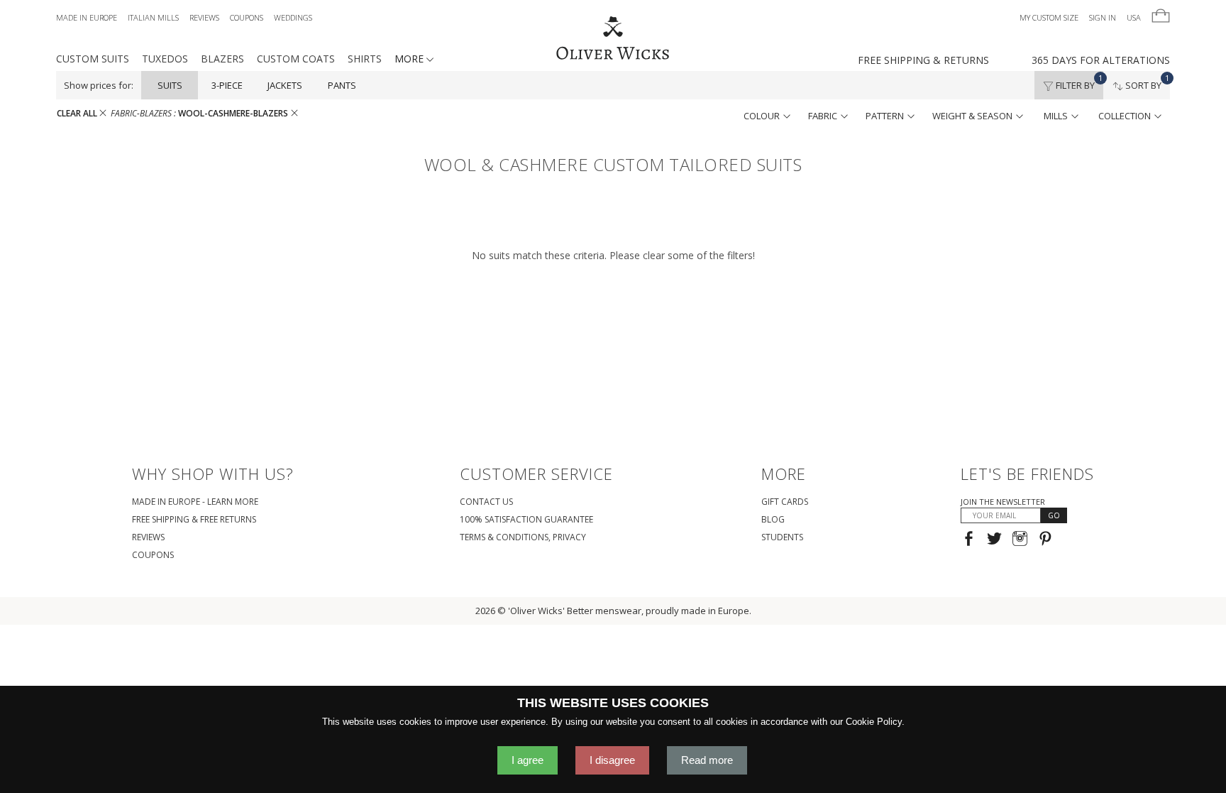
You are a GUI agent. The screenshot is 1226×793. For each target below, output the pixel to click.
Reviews (204, 17)
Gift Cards (784, 502)
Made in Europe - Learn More (195, 502)
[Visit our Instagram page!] (1020, 539)
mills (1057, 115)
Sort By (1146, 82)
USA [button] (1134, 17)
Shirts (365, 58)
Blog (773, 519)
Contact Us (486, 502)
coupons (153, 555)
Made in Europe (86, 17)
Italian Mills (153, 17)
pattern (886, 115)
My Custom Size (1049, 17)
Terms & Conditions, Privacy (523, 537)
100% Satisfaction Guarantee (526, 519)
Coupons (246, 17)
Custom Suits (92, 58)
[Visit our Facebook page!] (969, 539)
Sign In (1102, 17)
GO (1054, 515)
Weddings (293, 17)
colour (763, 115)
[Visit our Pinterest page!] (1045, 539)
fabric (823, 115)
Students (782, 537)
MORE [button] (410, 58)
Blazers (222, 58)
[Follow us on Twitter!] (994, 539)
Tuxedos (165, 58)
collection (1125, 115)
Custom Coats (296, 58)
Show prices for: (98, 85)
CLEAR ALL (78, 113)
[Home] (613, 39)
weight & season (973, 115)
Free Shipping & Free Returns (194, 519)
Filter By (1078, 82)
